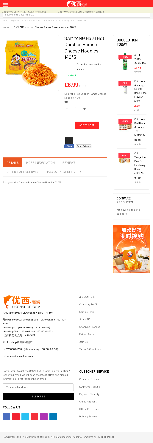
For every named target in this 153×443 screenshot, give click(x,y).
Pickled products (69, 20)
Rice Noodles (28, 20)
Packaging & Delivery (64, 172)
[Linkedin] (53, 416)
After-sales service (23, 172)
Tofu (45, 20)
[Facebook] (6, 416)
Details (13, 162)
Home (6, 27)
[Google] (34, 416)
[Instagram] (44, 416)
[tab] (12, 162)
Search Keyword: (11, 20)
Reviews (69, 162)
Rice (57, 20)
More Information (40, 162)
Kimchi (51, 20)
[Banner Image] (131, 248)
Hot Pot (39, 20)
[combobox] (76, 14)
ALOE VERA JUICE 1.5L (140, 58)
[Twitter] (25, 416)
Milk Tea (82, 20)
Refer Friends (84, 146)
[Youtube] (16, 416)
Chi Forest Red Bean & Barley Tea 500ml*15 (140, 126)
